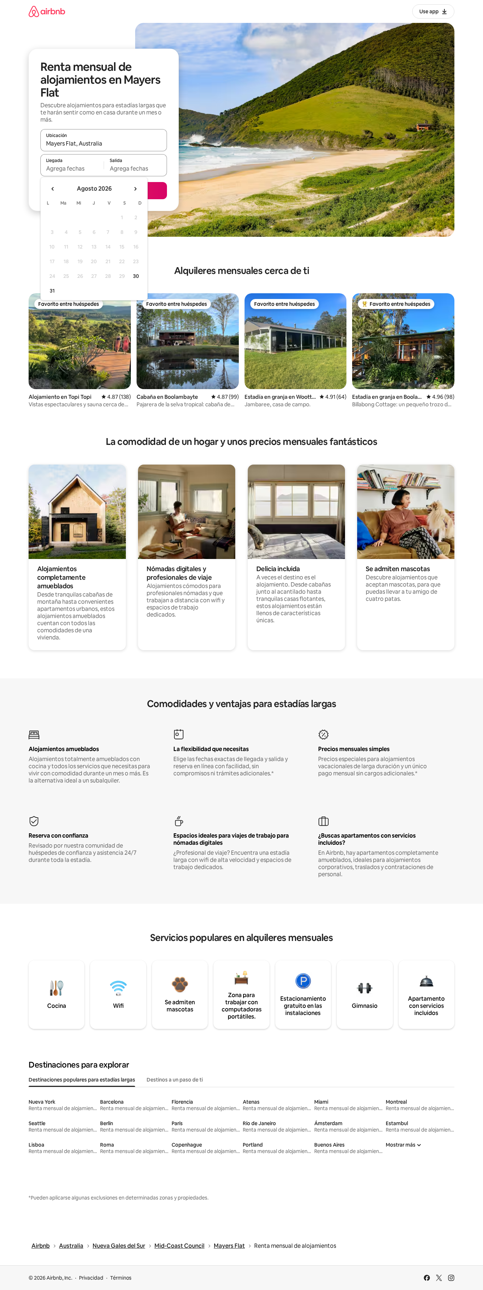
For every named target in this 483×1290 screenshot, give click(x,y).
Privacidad (91, 1278)
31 (52, 291)
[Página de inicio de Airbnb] (47, 11)
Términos (121, 1278)
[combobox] (103, 143)
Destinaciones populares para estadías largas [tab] (82, 1079)
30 (136, 276)
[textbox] (72, 168)
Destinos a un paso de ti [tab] (175, 1079)
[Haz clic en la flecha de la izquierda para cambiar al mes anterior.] (53, 189)
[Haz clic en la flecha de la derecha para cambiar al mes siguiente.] (135, 189)
